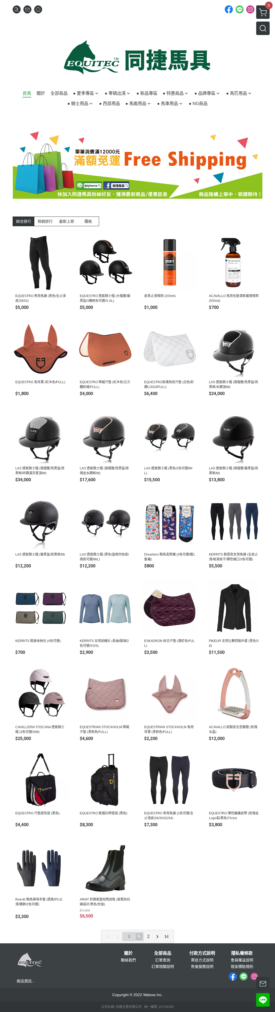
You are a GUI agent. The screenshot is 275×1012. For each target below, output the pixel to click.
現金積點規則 (242, 966)
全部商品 (162, 953)
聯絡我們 (128, 960)
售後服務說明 (202, 966)
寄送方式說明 (202, 960)
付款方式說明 (202, 953)
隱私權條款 (242, 953)
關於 (128, 953)
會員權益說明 (242, 960)
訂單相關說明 (162, 966)
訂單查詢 (162, 960)
